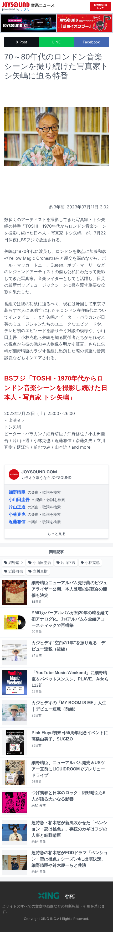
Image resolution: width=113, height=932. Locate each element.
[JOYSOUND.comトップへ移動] (100, 6)
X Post (21, 42)
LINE (56, 42)
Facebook (91, 42)
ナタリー (26, 9)
